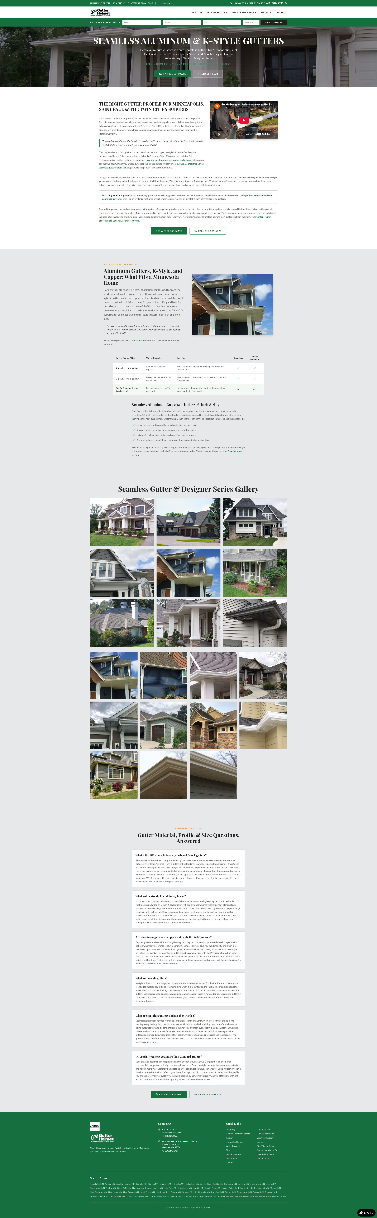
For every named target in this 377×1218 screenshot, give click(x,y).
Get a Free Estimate (172, 73)
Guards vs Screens (265, 1154)
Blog (228, 1150)
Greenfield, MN (124, 1188)
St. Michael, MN (174, 1196)
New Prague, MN (131, 1192)
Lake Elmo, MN (170, 1188)
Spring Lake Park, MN (99, 1196)
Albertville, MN (97, 1184)
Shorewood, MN (272, 1192)
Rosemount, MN (244, 1192)
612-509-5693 (209, 73)
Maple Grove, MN (213, 1188)
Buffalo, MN (141, 1184)
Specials (266, 12)
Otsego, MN (187, 1192)
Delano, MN (271, 1184)
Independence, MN (154, 1188)
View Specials (164, 3)
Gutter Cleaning (233, 1154)
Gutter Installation (265, 1133)
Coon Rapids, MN (215, 1184)
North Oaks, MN (147, 1192)
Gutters (230, 1137)
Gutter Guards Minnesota (238, 1133)
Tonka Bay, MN (189, 1196)
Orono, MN (176, 1192)
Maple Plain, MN (230, 1188)
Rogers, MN (230, 1192)
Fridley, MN (111, 1188)
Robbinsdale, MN (202, 1192)
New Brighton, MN (98, 1192)
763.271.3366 (171, 1136)
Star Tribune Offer (265, 1146)
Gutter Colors (263, 1158)
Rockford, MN (217, 1192)
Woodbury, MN (279, 1196)
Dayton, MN (243, 1184)
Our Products (216, 12)
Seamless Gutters (265, 1137)
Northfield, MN (163, 1192)
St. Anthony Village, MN (137, 1196)
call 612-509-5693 (134, 340)
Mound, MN (275, 1188)
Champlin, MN (166, 1184)
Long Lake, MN (185, 1188)
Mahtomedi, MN (261, 1188)
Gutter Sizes (232, 1158)
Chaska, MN (178, 1184)
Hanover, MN (138, 1188)
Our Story (196, 12)
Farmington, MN (97, 1188)
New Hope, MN (115, 1192)
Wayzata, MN (265, 1196)
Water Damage (233, 1146)
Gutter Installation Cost (268, 1150)
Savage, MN (258, 1192)
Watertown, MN (250, 1196)
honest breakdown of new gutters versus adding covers (166, 159)
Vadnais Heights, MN (206, 1196)
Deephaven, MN (257, 1184)
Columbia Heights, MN (196, 1184)
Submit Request (274, 22)
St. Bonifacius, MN (157, 1196)
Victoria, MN (223, 1196)
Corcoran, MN (230, 1184)
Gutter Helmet (264, 1129)
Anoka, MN (110, 1184)
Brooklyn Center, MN (125, 1184)
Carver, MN (153, 1184)
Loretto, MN (198, 1188)
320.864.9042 (171, 1150)
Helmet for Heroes (244, 12)
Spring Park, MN (118, 1196)
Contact (281, 12)
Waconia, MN (236, 1196)
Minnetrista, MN (245, 1188)
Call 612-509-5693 (209, 230)
